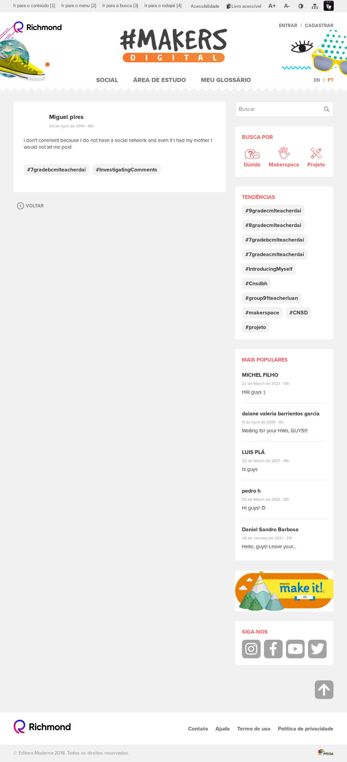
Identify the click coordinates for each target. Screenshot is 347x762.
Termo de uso (253, 729)
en (317, 80)
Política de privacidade (305, 729)
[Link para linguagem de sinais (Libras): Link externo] (328, 6)
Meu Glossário (226, 80)
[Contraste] (301, 6)
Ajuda (223, 729)
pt (330, 80)
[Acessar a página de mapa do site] (314, 6)
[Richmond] (38, 28)
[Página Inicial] (173, 45)
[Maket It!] (284, 591)
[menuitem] (34, 6)
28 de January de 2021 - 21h (272, 538)
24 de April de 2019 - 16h (71, 126)
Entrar (288, 25)
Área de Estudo (159, 80)
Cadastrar (319, 25)
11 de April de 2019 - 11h (267, 422)
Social (107, 80)
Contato (198, 729)
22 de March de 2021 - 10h (271, 383)
